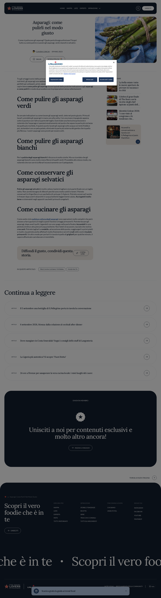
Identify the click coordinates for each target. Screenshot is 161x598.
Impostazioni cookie (56, 79)
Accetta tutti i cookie (106, 79)
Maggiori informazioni (69, 73)
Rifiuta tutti (89, 79)
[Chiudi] (113, 62)
